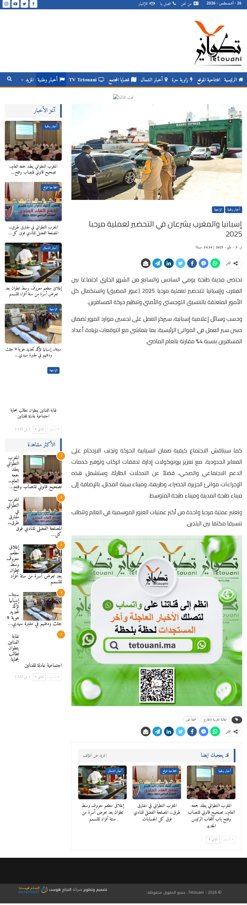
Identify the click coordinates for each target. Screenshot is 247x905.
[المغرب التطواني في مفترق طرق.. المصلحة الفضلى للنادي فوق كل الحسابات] (157, 783)
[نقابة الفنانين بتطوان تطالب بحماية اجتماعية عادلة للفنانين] (33, 385)
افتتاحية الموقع (208, 80)
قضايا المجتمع (118, 80)
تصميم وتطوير (95, 889)
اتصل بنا (165, 3)
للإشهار (143, 3)
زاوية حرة (180, 80)
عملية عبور (191, 719)
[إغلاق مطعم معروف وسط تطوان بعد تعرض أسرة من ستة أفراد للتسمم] (102, 783)
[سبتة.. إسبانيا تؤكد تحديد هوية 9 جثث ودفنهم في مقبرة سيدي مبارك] (33, 324)
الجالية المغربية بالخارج (215, 719)
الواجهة (218, 209)
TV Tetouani (82, 80)
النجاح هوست (59, 889)
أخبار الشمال (152, 80)
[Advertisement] (156, 397)
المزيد (29, 80)
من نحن (186, 3)
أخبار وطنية (48, 80)
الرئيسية (230, 80)
